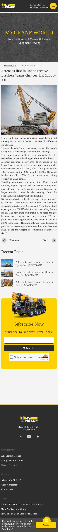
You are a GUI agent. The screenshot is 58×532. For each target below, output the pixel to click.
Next (46, 240)
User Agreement (9, 485)
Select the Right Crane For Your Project (22, 504)
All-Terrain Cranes (11, 456)
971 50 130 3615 (37, 5)
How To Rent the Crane (13, 509)
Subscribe (29, 348)
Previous (14, 240)
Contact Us (7, 489)
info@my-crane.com (39, 7)
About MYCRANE (11, 480)
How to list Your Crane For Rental (19, 514)
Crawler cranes (9, 465)
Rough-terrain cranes (12, 460)
